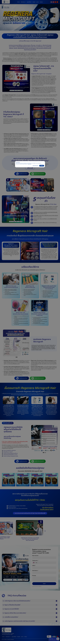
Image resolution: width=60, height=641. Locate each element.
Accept (42, 165)
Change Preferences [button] (35, 165)
